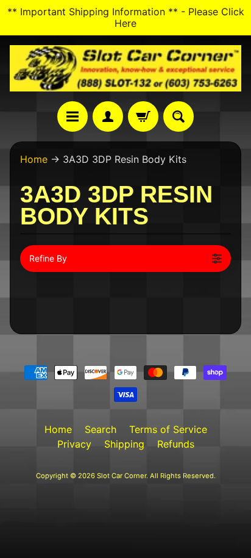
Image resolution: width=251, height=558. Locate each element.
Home (34, 159)
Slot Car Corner (121, 475)
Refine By (48, 258)
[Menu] (72, 116)
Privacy (74, 444)
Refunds (175, 444)
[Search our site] (178, 116)
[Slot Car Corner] (125, 68)
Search (100, 429)
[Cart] (143, 116)
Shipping (124, 444)
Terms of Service (168, 429)
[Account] (108, 116)
